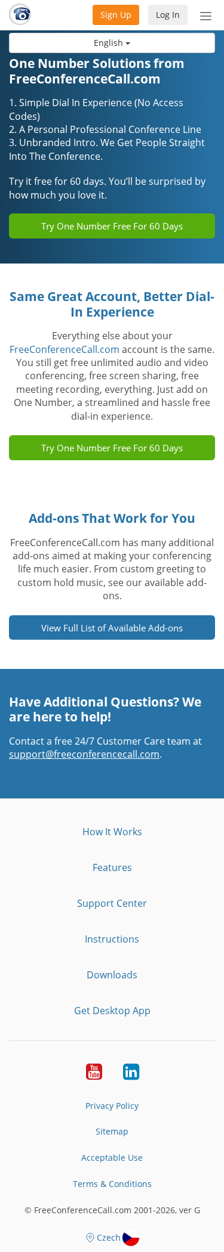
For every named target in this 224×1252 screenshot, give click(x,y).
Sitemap (112, 1131)
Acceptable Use (112, 1157)
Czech (109, 1237)
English (109, 42)
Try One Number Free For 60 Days (112, 226)
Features (112, 867)
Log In (168, 14)
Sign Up (115, 14)
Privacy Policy (112, 1105)
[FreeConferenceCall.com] (20, 15)
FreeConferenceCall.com (64, 349)
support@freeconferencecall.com (84, 754)
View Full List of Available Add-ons (112, 628)
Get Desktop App (112, 1010)
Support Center (112, 903)
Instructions (112, 939)
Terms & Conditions (112, 1183)
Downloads (112, 974)
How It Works (112, 831)
